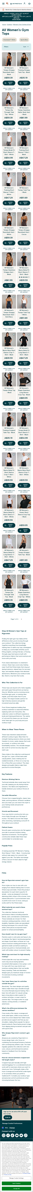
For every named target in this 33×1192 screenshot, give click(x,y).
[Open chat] (25, 1135)
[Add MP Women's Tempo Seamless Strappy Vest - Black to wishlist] (14, 254)
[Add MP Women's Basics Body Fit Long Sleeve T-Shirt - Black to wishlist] (29, 334)
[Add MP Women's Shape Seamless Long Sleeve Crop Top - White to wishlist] (29, 577)
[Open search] (7, 3)
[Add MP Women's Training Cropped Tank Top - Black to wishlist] (14, 414)
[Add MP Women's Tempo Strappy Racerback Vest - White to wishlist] (14, 214)
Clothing (9, 24)
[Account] (24, 3)
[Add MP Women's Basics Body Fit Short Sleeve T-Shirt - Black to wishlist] (29, 254)
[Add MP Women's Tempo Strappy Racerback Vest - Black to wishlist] (14, 54)
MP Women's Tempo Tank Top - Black (24, 190)
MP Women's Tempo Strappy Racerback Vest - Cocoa (24, 231)
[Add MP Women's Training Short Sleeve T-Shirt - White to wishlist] (14, 174)
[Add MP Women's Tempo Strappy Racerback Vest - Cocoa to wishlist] (29, 214)
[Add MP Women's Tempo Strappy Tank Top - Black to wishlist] (29, 537)
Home (4, 24)
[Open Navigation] (3, 3)
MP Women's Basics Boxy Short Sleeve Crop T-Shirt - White (24, 471)
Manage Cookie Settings (16, 1178)
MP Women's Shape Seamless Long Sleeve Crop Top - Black (24, 391)
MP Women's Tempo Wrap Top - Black (9, 390)
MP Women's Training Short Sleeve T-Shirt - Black (24, 151)
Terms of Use (7, 1174)
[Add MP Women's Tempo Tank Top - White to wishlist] (29, 297)
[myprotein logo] (16, 3)
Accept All (16, 1188)
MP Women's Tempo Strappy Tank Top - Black (24, 552)
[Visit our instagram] (4, 1135)
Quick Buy (10, 83)
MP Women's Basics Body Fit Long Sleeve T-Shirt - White (8, 553)
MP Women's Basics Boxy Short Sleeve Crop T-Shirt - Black (9, 351)
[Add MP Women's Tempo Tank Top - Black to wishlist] (29, 174)
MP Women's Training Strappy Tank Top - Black (24, 70)
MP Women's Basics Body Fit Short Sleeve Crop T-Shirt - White (9, 472)
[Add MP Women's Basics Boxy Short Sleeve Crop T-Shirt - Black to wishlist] (14, 334)
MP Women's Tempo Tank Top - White (24, 312)
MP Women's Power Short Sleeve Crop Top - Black (24, 513)
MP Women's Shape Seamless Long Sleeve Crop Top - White (24, 593)
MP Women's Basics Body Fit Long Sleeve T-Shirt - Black (24, 351)
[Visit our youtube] (17, 1135)
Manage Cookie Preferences (12, 1123)
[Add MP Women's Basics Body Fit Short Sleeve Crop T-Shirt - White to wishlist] (14, 454)
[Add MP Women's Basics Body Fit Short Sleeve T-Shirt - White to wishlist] (14, 497)
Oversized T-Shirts (9, 40)
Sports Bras (24, 40)
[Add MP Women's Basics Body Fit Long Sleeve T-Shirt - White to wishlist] (14, 537)
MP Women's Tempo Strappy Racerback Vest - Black (9, 71)
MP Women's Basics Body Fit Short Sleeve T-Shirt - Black (24, 271)
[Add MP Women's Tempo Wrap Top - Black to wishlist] (14, 374)
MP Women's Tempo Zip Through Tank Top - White (9, 111)
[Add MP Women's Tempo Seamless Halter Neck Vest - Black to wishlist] (29, 94)
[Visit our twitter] (21, 1135)
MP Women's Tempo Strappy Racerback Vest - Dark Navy (9, 314)
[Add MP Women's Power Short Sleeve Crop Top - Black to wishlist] (29, 497)
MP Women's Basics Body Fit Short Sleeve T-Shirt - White (9, 513)
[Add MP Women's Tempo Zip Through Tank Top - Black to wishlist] (14, 577)
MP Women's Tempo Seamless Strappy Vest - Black (9, 271)
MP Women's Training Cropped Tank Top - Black (9, 430)
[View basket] (29, 3)
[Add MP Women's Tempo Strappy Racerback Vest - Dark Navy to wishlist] (14, 297)
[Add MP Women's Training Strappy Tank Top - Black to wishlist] (29, 54)
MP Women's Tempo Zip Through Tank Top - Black (9, 593)
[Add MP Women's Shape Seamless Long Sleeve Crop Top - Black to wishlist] (29, 374)
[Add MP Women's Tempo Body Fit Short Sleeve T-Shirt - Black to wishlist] (29, 414)
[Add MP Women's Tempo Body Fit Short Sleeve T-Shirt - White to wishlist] (14, 134)
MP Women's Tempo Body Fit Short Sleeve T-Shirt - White (9, 151)
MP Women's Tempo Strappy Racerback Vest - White (9, 231)
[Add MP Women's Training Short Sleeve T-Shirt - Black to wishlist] (29, 134)
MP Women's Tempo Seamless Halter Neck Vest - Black (24, 111)
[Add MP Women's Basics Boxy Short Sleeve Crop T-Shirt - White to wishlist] (29, 454)
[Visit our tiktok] (12, 1135)
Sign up (7, 1117)
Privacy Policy (26, 1173)
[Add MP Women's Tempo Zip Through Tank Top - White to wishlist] (14, 94)
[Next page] (21, 619)
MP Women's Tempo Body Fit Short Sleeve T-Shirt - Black (24, 431)
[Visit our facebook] (8, 1135)
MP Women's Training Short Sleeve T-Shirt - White (9, 191)
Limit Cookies (16, 1183)
